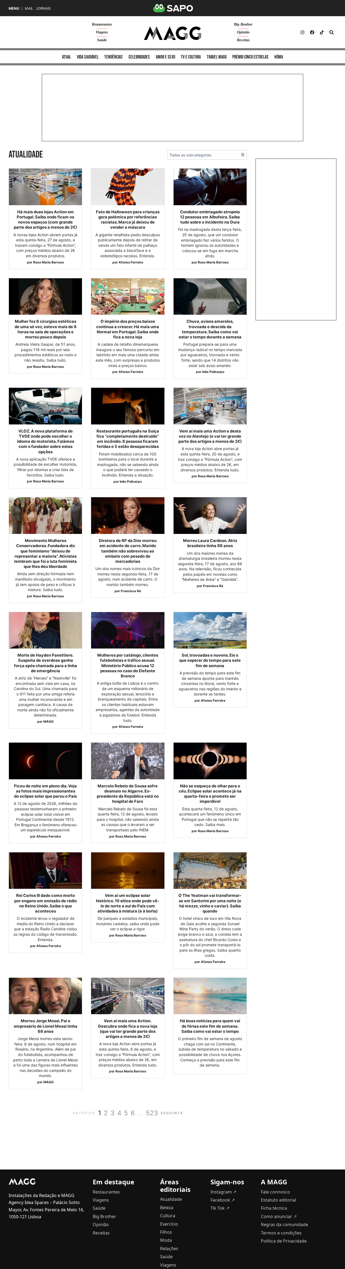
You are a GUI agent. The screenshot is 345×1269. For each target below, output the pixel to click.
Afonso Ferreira (131, 262)
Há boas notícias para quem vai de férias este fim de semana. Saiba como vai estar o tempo (210, 1026)
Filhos (166, 1232)
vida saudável (88, 57)
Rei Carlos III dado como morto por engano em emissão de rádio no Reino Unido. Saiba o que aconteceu (45, 903)
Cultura (167, 1216)
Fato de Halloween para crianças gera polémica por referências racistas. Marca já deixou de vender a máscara (128, 220)
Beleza (166, 1207)
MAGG (48, 721)
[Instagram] (302, 32)
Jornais (43, 8)
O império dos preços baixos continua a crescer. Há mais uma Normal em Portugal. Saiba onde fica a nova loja (127, 329)
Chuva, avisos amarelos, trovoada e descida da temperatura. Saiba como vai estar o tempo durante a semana (210, 329)
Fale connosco (275, 1192)
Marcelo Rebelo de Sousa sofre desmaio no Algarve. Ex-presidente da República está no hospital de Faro (128, 794)
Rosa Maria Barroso (48, 262)
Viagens (102, 32)
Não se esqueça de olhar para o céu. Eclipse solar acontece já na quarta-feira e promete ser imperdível (210, 794)
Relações (169, 1248)
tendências (113, 57)
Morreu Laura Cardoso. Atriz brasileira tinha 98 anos (210, 543)
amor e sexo (165, 57)
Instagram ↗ (223, 1192)
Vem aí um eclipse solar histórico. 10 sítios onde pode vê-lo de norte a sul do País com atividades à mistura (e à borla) (127, 903)
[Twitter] (322, 32)
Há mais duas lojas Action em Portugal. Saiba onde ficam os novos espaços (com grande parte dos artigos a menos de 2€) (45, 220)
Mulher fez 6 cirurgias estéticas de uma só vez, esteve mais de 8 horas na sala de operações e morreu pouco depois (46, 329)
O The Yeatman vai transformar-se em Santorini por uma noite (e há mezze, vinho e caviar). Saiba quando (210, 903)
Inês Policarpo (213, 372)
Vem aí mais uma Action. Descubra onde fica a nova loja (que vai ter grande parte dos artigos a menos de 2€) (127, 1028)
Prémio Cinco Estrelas (250, 57)
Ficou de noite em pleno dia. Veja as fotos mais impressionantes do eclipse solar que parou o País (45, 791)
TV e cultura (191, 57)
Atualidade (171, 1199)
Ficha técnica (274, 1208)
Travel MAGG (217, 57)
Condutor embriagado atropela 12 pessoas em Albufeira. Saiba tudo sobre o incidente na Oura (210, 217)
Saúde (102, 40)
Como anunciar (279, 1216)
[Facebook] (312, 32)
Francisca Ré (131, 591)
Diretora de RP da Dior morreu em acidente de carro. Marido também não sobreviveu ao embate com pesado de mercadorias (128, 551)
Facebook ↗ (223, 1200)
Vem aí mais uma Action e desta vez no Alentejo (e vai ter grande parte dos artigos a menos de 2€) (210, 436)
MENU (14, 8)
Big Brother (243, 24)
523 (152, 1113)
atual (66, 57)
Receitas (243, 40)
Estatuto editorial (278, 1200)
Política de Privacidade (284, 1241)
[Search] (331, 32)
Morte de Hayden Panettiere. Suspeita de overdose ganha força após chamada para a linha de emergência (45, 663)
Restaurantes (102, 24)
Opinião (243, 32)
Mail (29, 8)
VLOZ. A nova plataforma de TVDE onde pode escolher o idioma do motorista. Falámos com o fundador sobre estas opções (45, 441)
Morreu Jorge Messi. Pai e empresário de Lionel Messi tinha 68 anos (45, 1026)
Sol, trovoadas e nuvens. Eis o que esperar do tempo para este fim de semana (210, 660)
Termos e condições (281, 1233)
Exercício (169, 1224)
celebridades (139, 57)
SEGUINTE (172, 1113)
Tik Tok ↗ (220, 1208)
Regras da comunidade (284, 1224)
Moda (166, 1240)
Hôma (278, 57)
